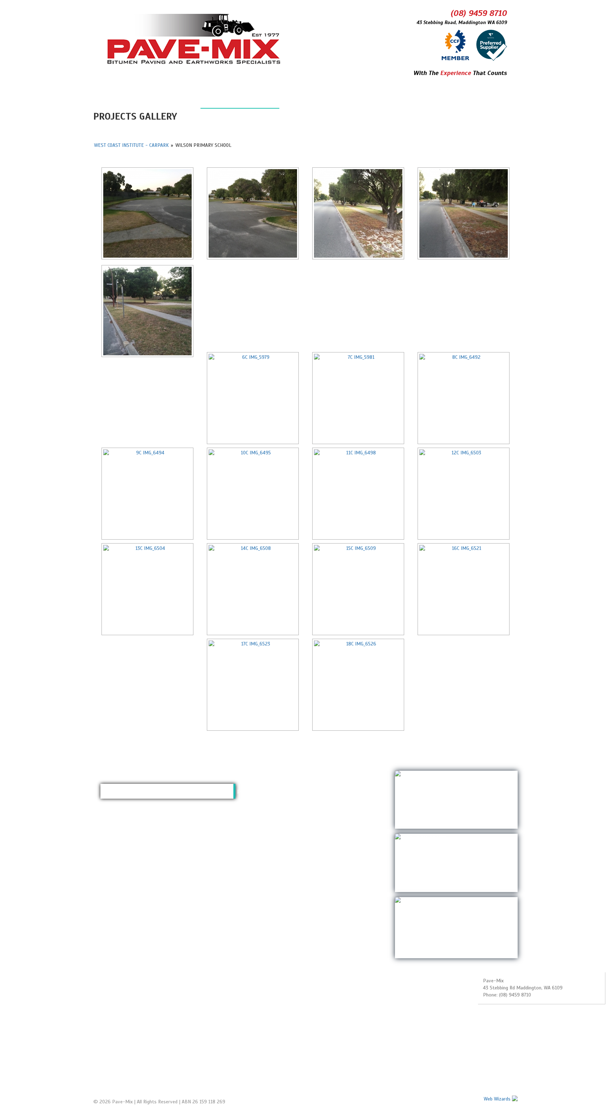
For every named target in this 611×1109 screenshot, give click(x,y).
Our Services (168, 100)
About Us (306, 100)
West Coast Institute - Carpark (131, 145)
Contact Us (362, 100)
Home (114, 100)
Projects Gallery (240, 100)
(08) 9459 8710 (478, 13)
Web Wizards (498, 1099)
